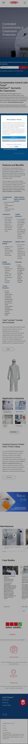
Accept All (14, 137)
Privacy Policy (9, 144)
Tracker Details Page (17, 144)
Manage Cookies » (14, 140)
